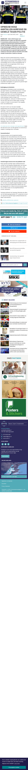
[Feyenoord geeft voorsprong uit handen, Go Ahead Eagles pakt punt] (4, 311)
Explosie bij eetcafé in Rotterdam (18, 335)
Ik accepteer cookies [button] (14, 767)
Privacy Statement (6, 486)
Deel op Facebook (15, 224)
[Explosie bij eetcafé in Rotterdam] (4, 337)
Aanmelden (5, 456)
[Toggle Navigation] (25, 2)
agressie (16, 200)
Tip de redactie (15, 231)
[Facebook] (2, 444)
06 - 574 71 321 (20, 217)
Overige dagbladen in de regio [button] (9, 476)
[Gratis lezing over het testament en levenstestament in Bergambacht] (4, 305)
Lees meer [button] (17, 763)
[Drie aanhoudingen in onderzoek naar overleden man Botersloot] (4, 324)
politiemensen (9, 200)
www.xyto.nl (6, 438)
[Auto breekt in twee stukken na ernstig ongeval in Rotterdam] (4, 318)
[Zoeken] (25, 264)
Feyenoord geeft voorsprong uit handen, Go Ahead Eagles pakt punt (18, 311)
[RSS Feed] (8, 444)
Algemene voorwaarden (7, 481)
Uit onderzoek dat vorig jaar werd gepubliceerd (12, 126)
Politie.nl (22, 36)
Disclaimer (4, 483)
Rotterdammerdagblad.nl (12, 1)
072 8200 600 (6, 434)
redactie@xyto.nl (7, 436)
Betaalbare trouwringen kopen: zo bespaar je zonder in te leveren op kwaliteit (19, 330)
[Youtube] (5, 444)
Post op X (15, 228)
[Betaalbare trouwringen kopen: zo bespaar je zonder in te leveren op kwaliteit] (4, 331)
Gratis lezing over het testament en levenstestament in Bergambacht (18, 304)
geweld (4, 200)
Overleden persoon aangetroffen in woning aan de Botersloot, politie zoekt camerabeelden (18, 350)
